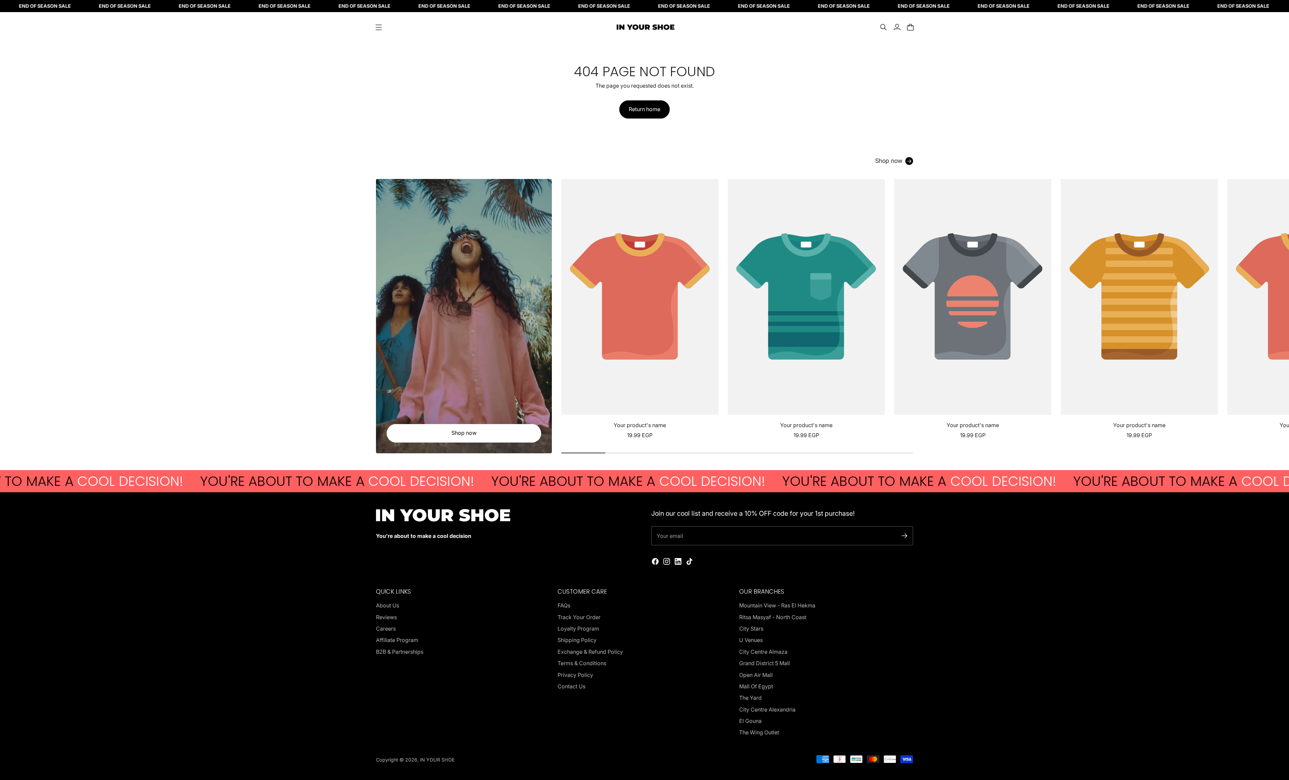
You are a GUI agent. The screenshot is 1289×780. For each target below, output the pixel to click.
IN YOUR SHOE (437, 760)
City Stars (751, 628)
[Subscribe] (904, 535)
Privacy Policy (575, 675)
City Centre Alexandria (767, 709)
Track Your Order (579, 617)
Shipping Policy (577, 640)
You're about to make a (264, 481)
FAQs (564, 605)
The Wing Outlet (759, 732)
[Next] (905, 309)
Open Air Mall (756, 675)
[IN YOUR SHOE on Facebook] (655, 561)
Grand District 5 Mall (764, 663)
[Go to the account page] (897, 27)
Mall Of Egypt (756, 686)
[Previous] (569, 309)
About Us (387, 605)
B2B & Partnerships (399, 651)
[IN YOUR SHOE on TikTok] (689, 561)
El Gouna (750, 721)
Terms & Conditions (582, 663)
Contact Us (571, 686)
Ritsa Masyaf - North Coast (772, 617)
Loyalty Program (578, 628)
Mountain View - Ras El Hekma (777, 605)
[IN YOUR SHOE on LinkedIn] (678, 561)
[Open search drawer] (883, 27)
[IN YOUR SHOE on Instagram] (667, 561)
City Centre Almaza (763, 651)
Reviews (386, 617)
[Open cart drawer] (910, 27)
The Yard (750, 697)
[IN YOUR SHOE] (644, 27)
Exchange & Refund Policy (590, 651)
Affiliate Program (397, 640)
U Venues (751, 640)
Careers (386, 628)
